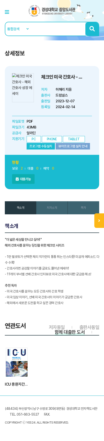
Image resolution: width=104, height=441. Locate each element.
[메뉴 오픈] (99, 220)
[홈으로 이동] (52, 10)
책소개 (20, 207)
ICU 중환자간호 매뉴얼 (17, 384)
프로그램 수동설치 (40, 146)
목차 (83, 207)
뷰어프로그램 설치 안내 (72, 146)
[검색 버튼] (92, 29)
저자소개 (52, 207)
